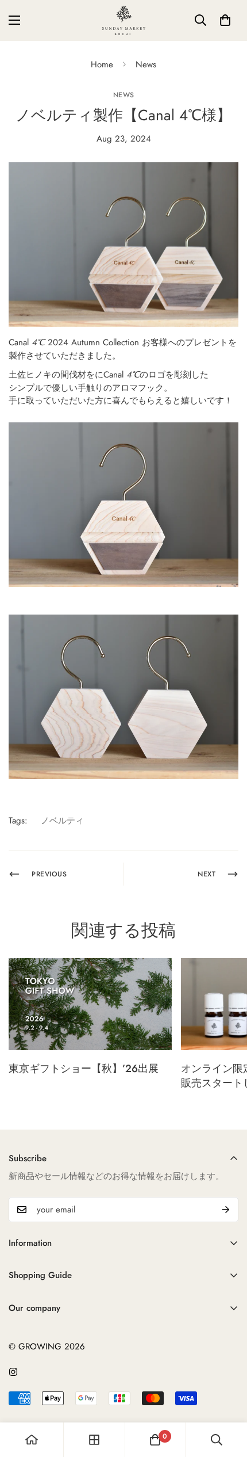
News (146, 64)
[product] (31, 1440)
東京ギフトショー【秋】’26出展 (84, 1068)
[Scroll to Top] (226, 1396)
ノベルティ (62, 820)
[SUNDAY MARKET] (123, 20)
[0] (225, 20)
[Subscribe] (225, 1209)
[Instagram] (13, 1371)
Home (102, 64)
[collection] (94, 1439)
